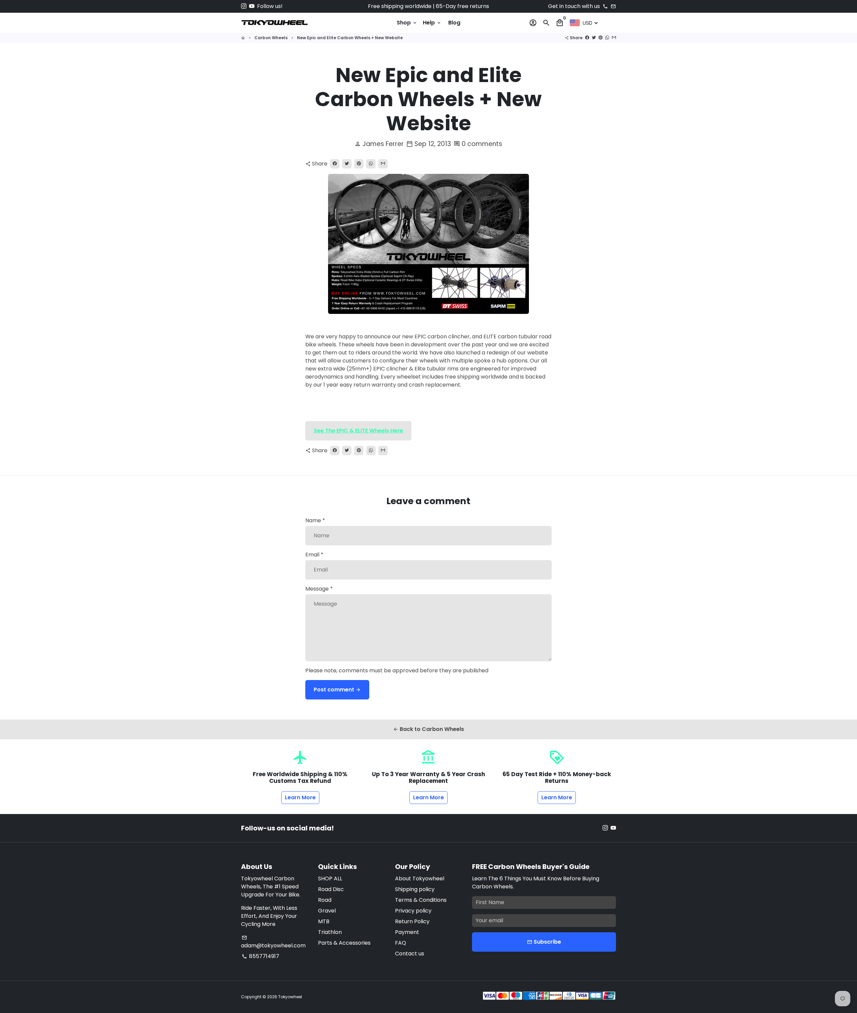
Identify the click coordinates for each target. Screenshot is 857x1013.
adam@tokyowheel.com (273, 942)
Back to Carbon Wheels (428, 729)
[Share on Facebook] (587, 38)
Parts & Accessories (344, 943)
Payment (407, 932)
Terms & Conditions (421, 900)
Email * (314, 554)
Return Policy (412, 921)
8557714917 (260, 956)
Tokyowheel (290, 997)
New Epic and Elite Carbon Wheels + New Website (350, 38)
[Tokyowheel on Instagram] (243, 6)
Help (432, 22)
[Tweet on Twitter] (594, 38)
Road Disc (331, 889)
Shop (407, 22)
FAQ (400, 943)
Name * (315, 520)
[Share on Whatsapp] (607, 38)
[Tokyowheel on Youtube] (251, 6)
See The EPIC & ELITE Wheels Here (358, 430)
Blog (454, 22)
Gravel (327, 911)
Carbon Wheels (271, 38)
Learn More (300, 797)
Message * (319, 589)
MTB (323, 921)
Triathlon (330, 932)
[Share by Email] (614, 38)
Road (324, 900)
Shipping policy (415, 889)
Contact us (409, 953)
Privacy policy (413, 911)
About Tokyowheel (419, 878)
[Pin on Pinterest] (601, 38)
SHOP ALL (330, 878)
